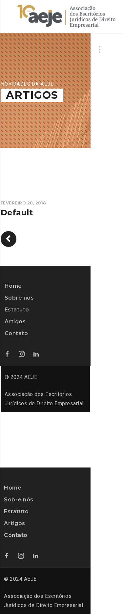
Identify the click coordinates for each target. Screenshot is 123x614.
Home (13, 286)
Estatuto (17, 310)
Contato (16, 333)
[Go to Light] (8, 239)
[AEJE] (66, 16)
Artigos (15, 321)
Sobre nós (19, 298)
